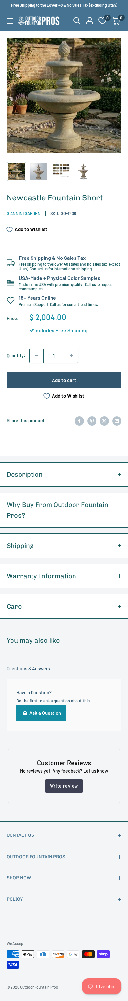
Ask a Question (44, 713)
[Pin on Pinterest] (91, 420)
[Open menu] (10, 21)
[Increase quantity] (71, 356)
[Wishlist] (102, 20)
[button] (115, 21)
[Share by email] (116, 420)
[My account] (89, 20)
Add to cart (64, 380)
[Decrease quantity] (36, 356)
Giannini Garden (24, 213)
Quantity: (16, 355)
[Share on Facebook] (79, 420)
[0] (116, 21)
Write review (64, 786)
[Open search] (76, 20)
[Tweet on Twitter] (104, 420)
